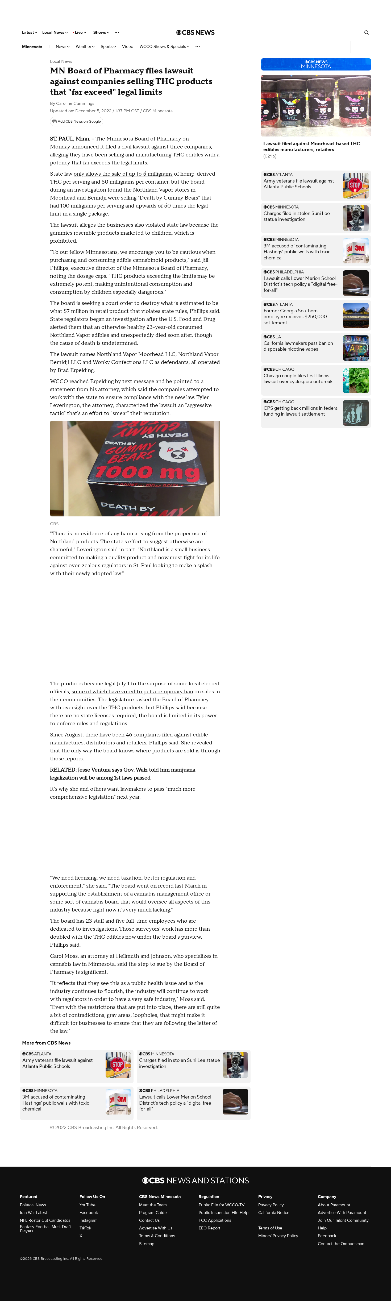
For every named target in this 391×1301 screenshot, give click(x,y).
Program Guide (153, 1213)
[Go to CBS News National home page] (195, 32)
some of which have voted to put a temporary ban (132, 691)
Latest (28, 32)
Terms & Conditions (157, 1236)
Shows (100, 32)
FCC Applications (215, 1220)
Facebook (89, 1213)
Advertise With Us (155, 1228)
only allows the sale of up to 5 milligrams (123, 174)
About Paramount (334, 1205)
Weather (84, 46)
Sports (107, 46)
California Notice (273, 1213)
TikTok (85, 1228)
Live (79, 32)
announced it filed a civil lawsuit (111, 146)
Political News (33, 1205)
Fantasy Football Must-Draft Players (45, 1229)
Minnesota (32, 46)
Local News (53, 32)
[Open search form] (366, 32)
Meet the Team (153, 1205)
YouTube (87, 1205)
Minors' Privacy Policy (278, 1236)
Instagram (89, 1220)
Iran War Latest (33, 1213)
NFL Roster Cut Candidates (45, 1220)
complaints (147, 734)
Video (127, 46)
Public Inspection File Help (223, 1213)
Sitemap (146, 1244)
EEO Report (209, 1228)
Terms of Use (270, 1228)
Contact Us (149, 1220)
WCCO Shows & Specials (163, 46)
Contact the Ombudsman (341, 1244)
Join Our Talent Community (343, 1220)
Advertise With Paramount (342, 1213)
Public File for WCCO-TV (222, 1205)
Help (322, 1228)
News (61, 46)
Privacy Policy (271, 1205)
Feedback (327, 1236)
